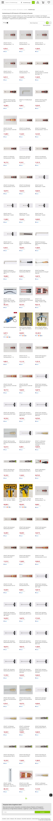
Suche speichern (46, 25)
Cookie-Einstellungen (36, 818)
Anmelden (42, 812)
